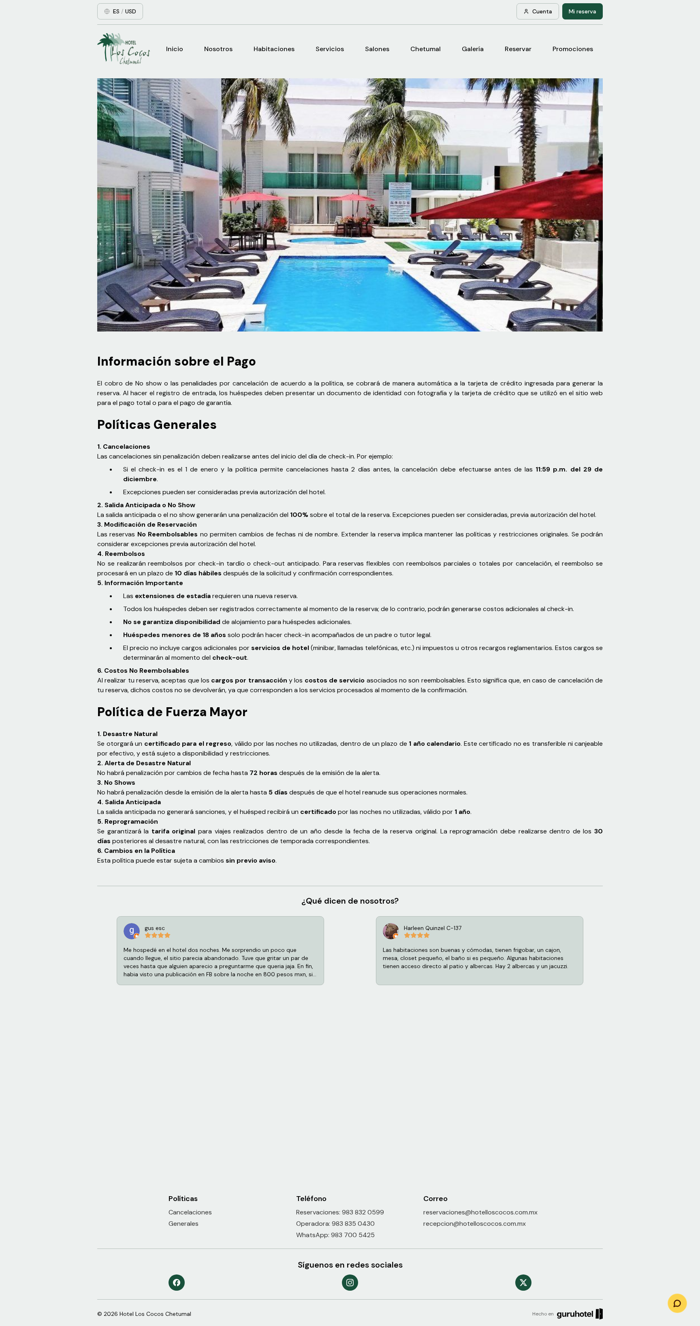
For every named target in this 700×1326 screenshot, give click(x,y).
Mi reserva (582, 11)
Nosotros (218, 49)
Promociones (573, 49)
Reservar (518, 49)
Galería (473, 49)
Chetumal (425, 49)
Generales (183, 1223)
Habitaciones (274, 49)
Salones (377, 49)
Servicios (330, 49)
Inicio (174, 49)
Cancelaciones (190, 1212)
